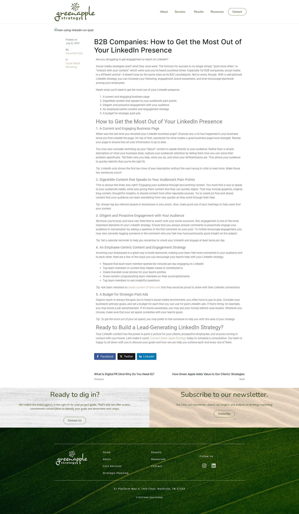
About (164, 12)
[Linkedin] (213, 465)
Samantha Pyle (74, 53)
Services (180, 12)
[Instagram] (204, 465)
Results (199, 12)
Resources (217, 12)
